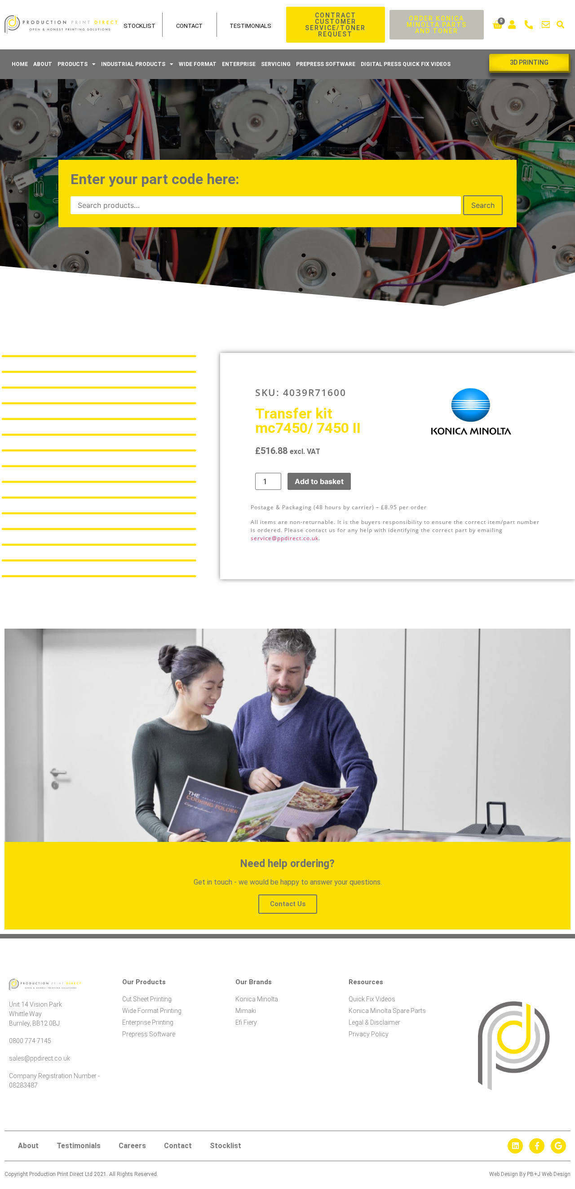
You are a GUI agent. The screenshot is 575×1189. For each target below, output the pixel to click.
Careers (132, 1145)
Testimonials (250, 25)
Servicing (276, 64)
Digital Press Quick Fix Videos (406, 64)
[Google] (558, 1146)
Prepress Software (325, 64)
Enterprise (239, 64)
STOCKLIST (139, 25)
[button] (560, 25)
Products (73, 64)
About (42, 64)
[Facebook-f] (536, 1146)
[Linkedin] (515, 1146)
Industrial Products (133, 64)
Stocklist (225, 1145)
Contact (189, 25)
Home (20, 64)
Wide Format (198, 64)
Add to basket (319, 481)
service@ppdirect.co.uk (284, 538)
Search (483, 205)
